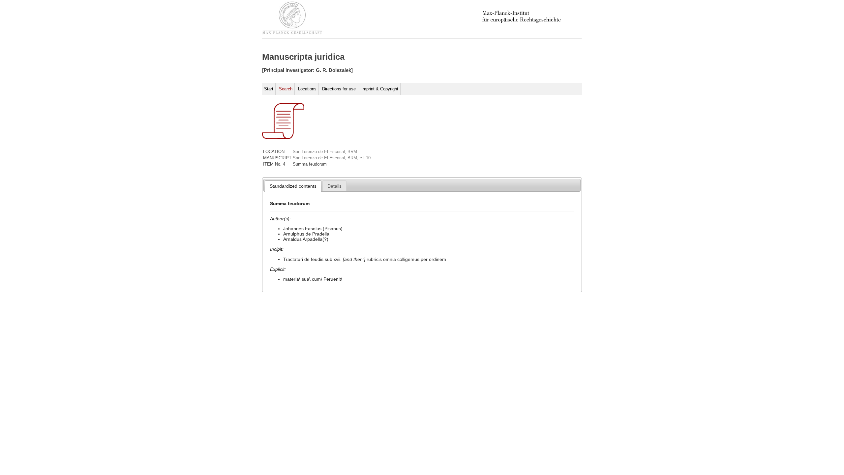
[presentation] (293, 186)
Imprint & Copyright (379, 88)
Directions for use (339, 88)
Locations (307, 88)
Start (268, 88)
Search (285, 88)
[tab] (293, 186)
